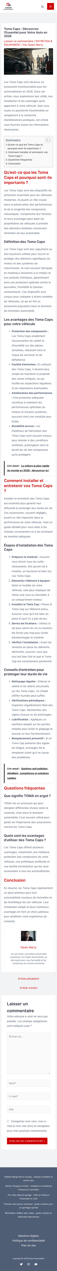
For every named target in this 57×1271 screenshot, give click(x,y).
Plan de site (28, 1245)
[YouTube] (36, 1264)
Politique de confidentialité (28, 1240)
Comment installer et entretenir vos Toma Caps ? (28, 154)
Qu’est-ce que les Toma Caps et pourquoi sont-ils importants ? (25, 146)
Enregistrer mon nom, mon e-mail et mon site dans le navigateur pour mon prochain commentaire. (28, 1126)
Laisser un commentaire (18, 41)
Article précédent (28, 978)
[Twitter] (21, 1264)
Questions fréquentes (20, 159)
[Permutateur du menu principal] (50, 6)
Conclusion (14, 163)
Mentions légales (28, 1235)
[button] (42, 6)
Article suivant (28, 987)
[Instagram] (28, 1264)
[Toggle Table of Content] (46, 140)
